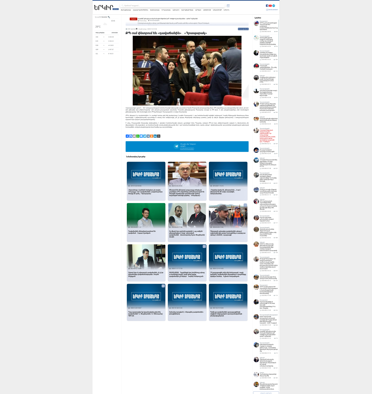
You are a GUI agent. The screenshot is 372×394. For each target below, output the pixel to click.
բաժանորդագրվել (187, 149)
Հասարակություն (140, 10)
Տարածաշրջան (187, 10)
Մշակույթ (217, 10)
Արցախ (198, 10)
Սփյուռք (207, 10)
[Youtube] (270, 5)
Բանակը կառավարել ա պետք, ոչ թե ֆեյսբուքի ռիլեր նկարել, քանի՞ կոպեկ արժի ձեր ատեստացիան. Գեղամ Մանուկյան (173, 18)
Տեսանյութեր (273, 9)
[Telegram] (273, 5)
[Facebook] (267, 5)
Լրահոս (258, 18)
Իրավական (166, 10)
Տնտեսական (155, 10)
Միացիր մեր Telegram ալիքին (188, 145)
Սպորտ (226, 10)
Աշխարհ (176, 10)
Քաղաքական (126, 10)
